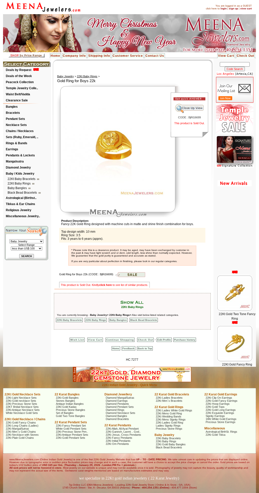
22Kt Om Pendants (117, 443)
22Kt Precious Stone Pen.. (72, 431)
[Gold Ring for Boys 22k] (113, 195)
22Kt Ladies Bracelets (169, 397)
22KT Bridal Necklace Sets (22, 406)
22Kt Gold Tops (215, 406)
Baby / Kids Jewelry (20, 173)
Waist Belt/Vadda (18, 94)
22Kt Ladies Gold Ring (169, 422)
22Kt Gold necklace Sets (21, 400)
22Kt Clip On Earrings (219, 397)
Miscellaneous (214, 428)
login (224, 8)
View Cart (226, 56)
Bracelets (13, 113)
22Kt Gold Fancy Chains (21, 422)
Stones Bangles (65, 400)
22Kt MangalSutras (17, 428)
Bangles (12, 106)
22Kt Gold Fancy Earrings (222, 400)
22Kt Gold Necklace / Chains (25, 419)
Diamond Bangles (116, 415)
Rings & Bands (16, 143)
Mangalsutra (15, 161)
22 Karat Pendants (117, 425)
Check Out (245, 56)
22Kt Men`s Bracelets (169, 400)
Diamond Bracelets (117, 419)
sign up (233, 8)
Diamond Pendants (117, 403)
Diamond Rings (115, 409)
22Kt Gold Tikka (215, 434)
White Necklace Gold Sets (22, 412)
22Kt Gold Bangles (67, 397)
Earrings (12, 149)
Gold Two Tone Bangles (70, 415)
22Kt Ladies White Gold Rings (174, 410)
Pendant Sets (15, 119)
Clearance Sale (17, 100)
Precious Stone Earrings (220, 422)
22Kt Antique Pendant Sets (72, 434)
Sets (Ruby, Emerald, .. (22, 137)
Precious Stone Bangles (70, 409)
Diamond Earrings (117, 400)
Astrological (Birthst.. (21, 198)
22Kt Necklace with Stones (22, 434)
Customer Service (128, 56)
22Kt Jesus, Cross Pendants (123, 434)
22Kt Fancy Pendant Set (71, 425)
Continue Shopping (120, 339)
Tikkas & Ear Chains (20, 204)
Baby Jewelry (65, 76)
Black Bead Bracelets (23, 192)
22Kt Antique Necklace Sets (23, 409)
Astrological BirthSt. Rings (221, 431)
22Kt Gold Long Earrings (221, 409)
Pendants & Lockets (20, 155)
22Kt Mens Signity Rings (171, 419)
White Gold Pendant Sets (71, 428)
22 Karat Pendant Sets (71, 422)
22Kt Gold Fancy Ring (237, 358)
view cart (246, 8)
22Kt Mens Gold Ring (169, 413)
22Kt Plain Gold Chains (20, 437)
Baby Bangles (18, 188)
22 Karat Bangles (67, 394)
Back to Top (145, 348)
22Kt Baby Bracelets (22, 179)
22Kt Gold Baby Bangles (171, 444)
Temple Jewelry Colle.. (22, 88)
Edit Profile (164, 339)
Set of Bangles (65, 412)
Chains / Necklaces (20, 131)
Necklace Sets (16, 125)
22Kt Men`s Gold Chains (21, 431)
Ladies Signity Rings (168, 425)
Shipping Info (99, 56)
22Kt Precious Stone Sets (21, 403)
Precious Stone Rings (169, 428)
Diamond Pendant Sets (120, 406)
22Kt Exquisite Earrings (220, 412)
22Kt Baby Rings (19, 183)
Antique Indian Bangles (70, 403)
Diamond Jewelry (18, 167)
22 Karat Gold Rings (169, 407)
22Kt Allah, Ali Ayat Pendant (122, 428)
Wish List (77, 339)
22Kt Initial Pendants (118, 440)
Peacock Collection (20, 82)
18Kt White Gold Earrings (221, 419)
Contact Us (154, 56)
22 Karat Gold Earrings (220, 394)
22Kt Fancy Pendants (119, 437)
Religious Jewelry (18, 210)
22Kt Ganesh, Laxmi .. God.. (123, 431)
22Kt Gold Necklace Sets (22, 394)
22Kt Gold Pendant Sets (70, 437)
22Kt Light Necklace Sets (21, 397)
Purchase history (184, 339)
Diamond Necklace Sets (120, 412)
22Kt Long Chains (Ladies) (22, 425)
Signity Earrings (215, 415)
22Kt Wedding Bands (168, 416)
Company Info (74, 56)
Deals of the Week (19, 76)
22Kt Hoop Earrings (218, 403)
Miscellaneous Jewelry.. (23, 216)
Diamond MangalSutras (120, 397)
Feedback (128, 348)
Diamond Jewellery (118, 394)
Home (55, 56)
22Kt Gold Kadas (66, 406)
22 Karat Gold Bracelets (172, 394)
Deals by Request (18, 70)
